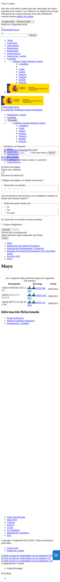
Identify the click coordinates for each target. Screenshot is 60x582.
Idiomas (28, 61)
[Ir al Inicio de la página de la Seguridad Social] (10, 29)
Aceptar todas (8, 22)
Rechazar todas (23, 22)
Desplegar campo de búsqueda (28, 109)
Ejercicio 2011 (13, 256)
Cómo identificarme (16, 517)
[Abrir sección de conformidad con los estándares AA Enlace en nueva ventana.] (26, 558)
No (8, 210)
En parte (11, 213)
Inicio (10, 40)
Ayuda (10, 527)
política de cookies (24, 16)
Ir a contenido (7, 109)
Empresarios (12, 51)
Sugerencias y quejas (16, 56)
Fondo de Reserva (15, 318)
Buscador (33, 150)
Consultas (11, 58)
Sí (8, 207)
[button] (30, 168)
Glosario (11, 522)
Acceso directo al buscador (15, 150)
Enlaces (10, 525)
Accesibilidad (13, 530)
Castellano (29, 123)
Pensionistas (12, 48)
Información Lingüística (18, 533)
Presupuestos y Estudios (18, 323)
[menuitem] (33, 578)
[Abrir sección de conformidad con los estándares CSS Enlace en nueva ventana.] (27, 561)
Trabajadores (13, 45)
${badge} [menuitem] (15, 568)
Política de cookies (15, 550)
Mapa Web (12, 519)
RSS (9, 535)
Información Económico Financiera (23, 245)
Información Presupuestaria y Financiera (25, 248)
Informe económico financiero (21, 320)
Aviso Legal (12, 548)
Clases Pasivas (13, 53)
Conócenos (12, 43)
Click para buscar (39, 152)
